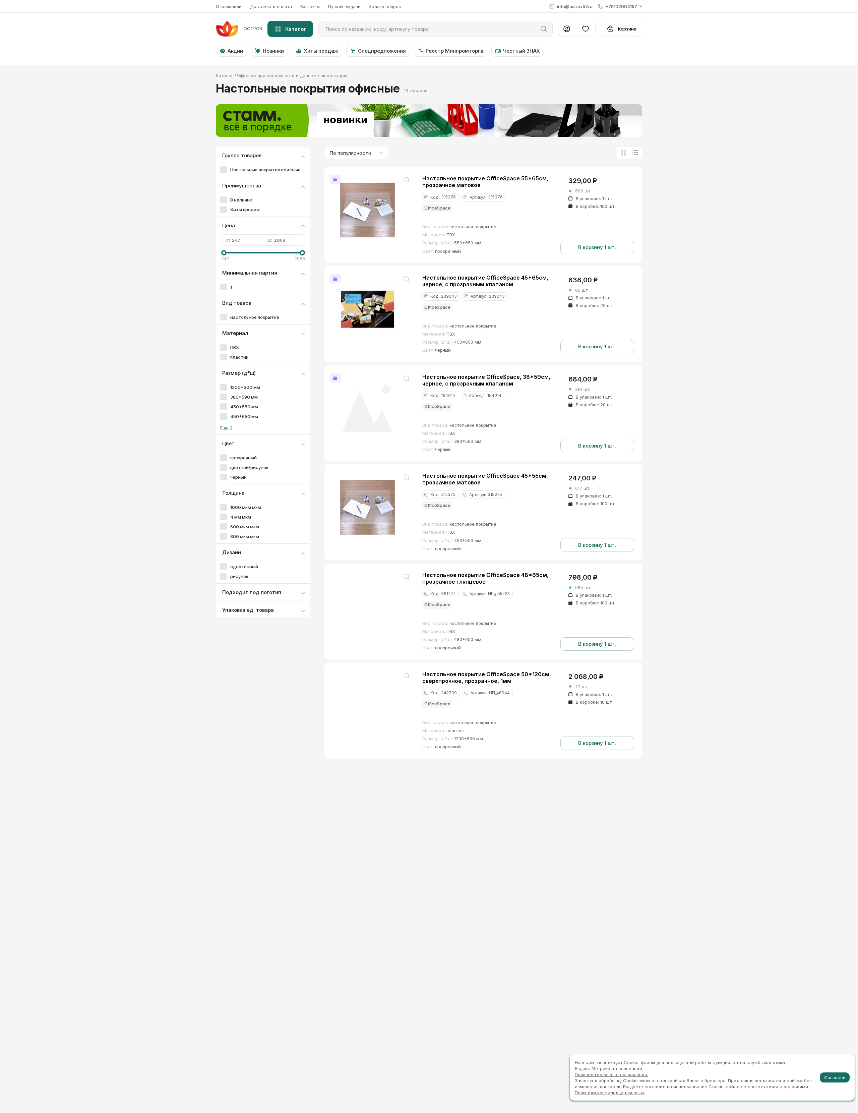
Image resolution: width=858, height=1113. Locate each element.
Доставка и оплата (271, 6)
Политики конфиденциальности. (610, 1092)
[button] (620, 6)
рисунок (239, 576)
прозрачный (243, 457)
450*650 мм (244, 416)
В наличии (241, 199)
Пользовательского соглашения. (611, 1074)
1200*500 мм (245, 387)
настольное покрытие (254, 317)
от (228, 240)
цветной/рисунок (249, 467)
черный (238, 477)
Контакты (310, 6)
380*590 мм (244, 397)
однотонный (244, 566)
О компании (229, 6)
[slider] (224, 252)
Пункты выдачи (344, 6)
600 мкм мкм (244, 526)
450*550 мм (244, 406)
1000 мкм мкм (245, 507)
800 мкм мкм (244, 536)
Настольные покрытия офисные (265, 169)
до (269, 240)
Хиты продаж (245, 209)
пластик (239, 357)
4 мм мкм (240, 517)
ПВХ (234, 347)
